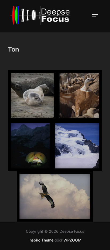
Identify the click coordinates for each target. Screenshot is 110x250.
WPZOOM (72, 240)
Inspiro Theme (41, 240)
